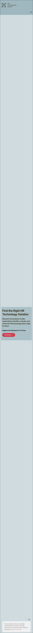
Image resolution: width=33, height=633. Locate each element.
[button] (31, 12)
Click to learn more (15, 629)
